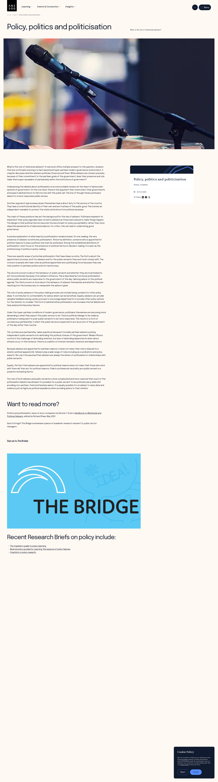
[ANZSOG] (12, 5)
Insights (15, 15)
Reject (182, 772)
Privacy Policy (184, 765)
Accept (196, 772)
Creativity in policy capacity (23, 552)
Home (9, 15)
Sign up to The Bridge (17, 441)
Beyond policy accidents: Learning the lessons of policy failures (40, 549)
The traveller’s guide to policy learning (28, 546)
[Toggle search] (195, 7)
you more (184, 759)
